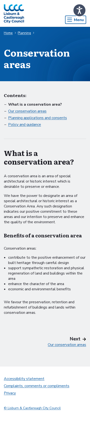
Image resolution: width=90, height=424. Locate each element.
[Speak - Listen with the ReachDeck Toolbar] (79, 10)
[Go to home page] (14, 13)
